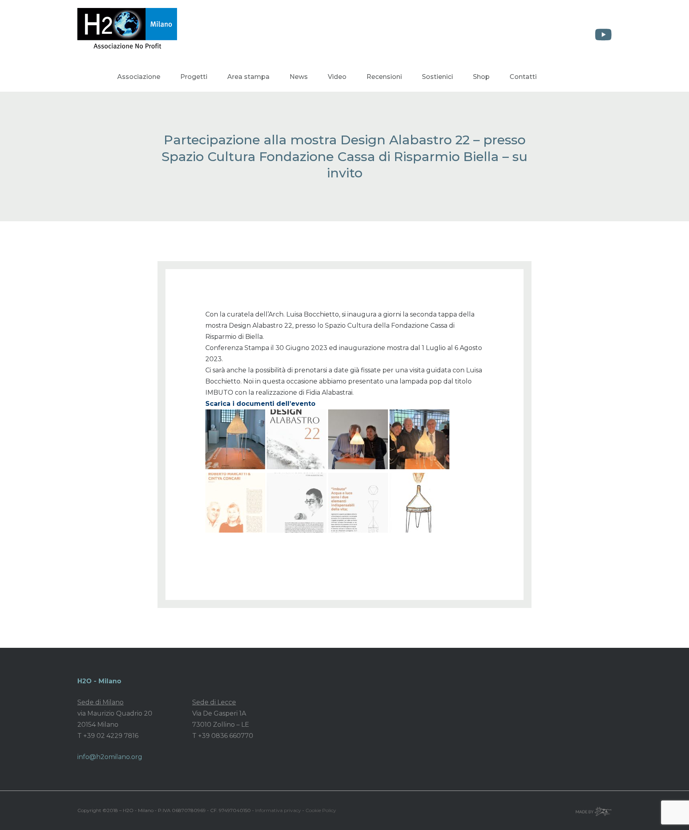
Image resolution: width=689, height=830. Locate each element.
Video (337, 77)
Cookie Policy (320, 810)
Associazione (138, 77)
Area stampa (248, 77)
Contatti (523, 77)
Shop (481, 77)
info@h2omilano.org (109, 757)
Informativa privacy (278, 810)
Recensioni (384, 77)
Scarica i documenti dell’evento (260, 403)
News (298, 77)
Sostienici (437, 77)
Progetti (193, 77)
